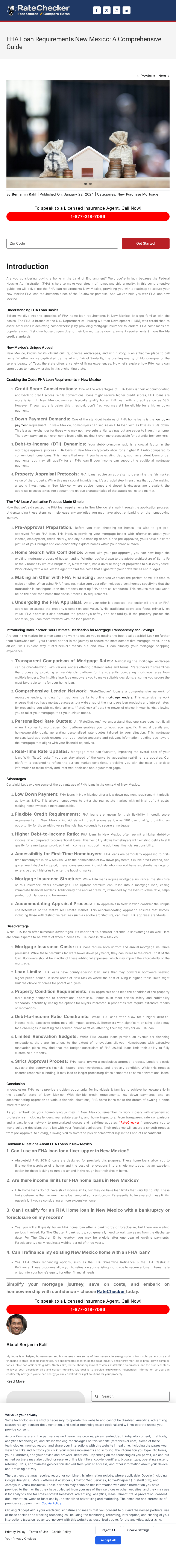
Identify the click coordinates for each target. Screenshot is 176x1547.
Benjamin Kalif (24, 194)
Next (162, 76)
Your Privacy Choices (20, 1538)
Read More (15, 1381)
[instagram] (116, 10)
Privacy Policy (15, 1532)
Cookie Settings (138, 1530)
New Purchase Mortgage (137, 194)
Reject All (108, 1530)
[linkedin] (126, 10)
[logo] (38, 6)
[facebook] (97, 10)
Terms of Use (38, 1532)
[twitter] (107, 10)
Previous (148, 76)
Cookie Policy (51, 1503)
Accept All (108, 1540)
